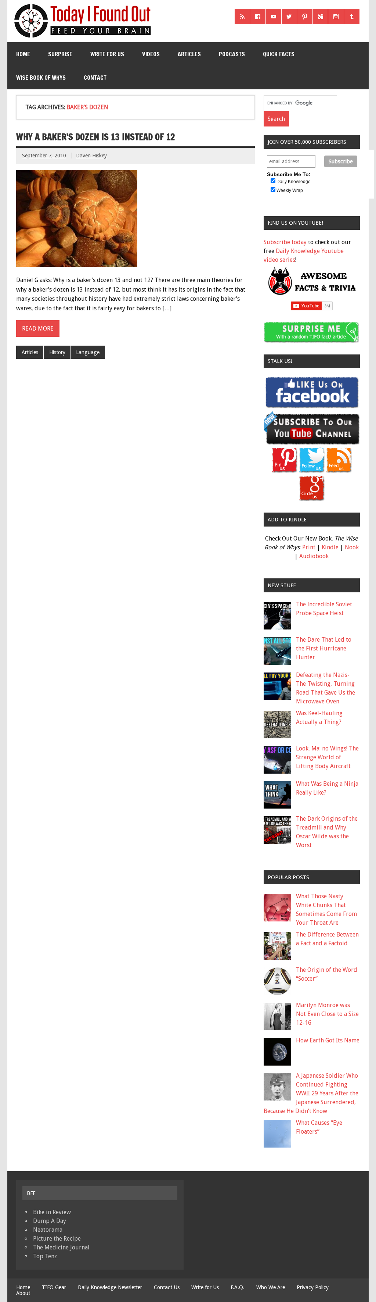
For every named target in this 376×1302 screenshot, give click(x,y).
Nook (352, 547)
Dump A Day (49, 1220)
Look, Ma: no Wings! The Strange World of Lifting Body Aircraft (327, 757)
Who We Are (270, 1287)
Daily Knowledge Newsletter (110, 1287)
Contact (95, 78)
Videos (151, 54)
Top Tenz (45, 1256)
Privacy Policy (313, 1287)
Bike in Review (52, 1212)
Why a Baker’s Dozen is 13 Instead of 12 (95, 137)
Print (308, 547)
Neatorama (47, 1229)
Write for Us (107, 54)
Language (88, 352)
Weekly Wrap (289, 190)
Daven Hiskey (91, 155)
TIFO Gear (54, 1287)
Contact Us (167, 1287)
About (23, 1293)
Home (23, 54)
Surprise (60, 54)
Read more (38, 328)
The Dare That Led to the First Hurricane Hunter (323, 648)
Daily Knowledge (293, 181)
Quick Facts (278, 54)
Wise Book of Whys (41, 78)
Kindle (330, 547)
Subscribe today (285, 242)
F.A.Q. (238, 1287)
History (57, 352)
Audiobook (314, 556)
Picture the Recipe (57, 1238)
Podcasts (232, 54)
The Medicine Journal (61, 1247)
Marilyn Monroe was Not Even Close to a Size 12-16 (327, 1014)
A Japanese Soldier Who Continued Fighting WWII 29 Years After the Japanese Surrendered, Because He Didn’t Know (311, 1093)
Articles (189, 54)
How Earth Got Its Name (327, 1040)
